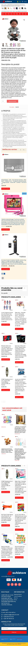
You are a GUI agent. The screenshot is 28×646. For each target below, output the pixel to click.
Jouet (5, 4)
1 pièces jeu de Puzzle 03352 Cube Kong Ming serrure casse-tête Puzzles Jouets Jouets (7, 450)
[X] (19, 584)
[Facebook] (8, 584)
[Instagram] (12, 584)
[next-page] (4, 274)
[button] (20, 1)
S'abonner (14, 632)
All (20, 149)
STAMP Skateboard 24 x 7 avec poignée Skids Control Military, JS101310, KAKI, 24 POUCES (7, 382)
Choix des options (17, 14)
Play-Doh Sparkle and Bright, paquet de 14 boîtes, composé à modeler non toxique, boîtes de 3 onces (19, 549)
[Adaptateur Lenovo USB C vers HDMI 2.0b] (25, 8)
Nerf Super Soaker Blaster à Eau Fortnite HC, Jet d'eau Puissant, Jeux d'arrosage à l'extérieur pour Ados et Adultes (7, 517)
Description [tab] (12, 107)
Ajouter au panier (3, 14)
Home (2, 4)
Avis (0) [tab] (17, 107)
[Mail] (15, 584)
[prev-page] (2, 274)
